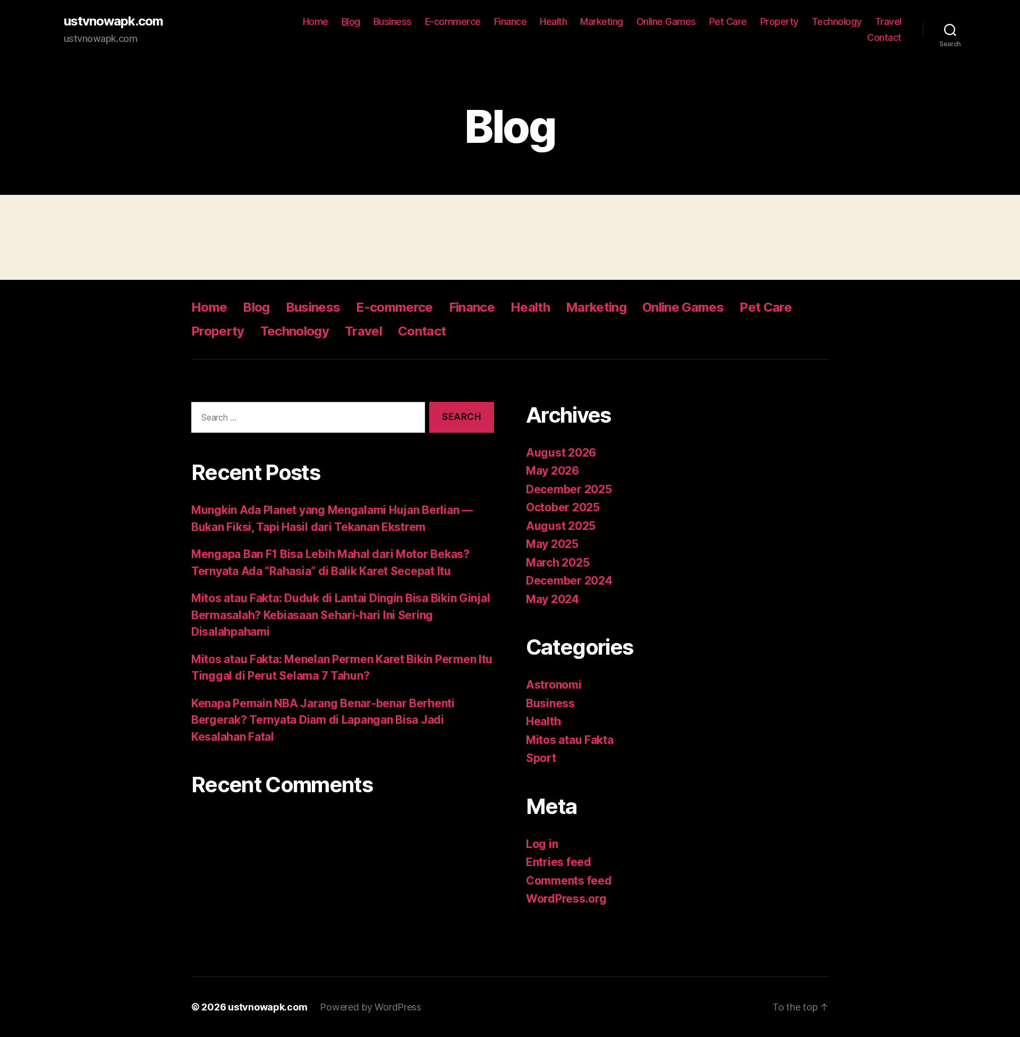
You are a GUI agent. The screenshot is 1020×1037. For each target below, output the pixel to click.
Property (779, 21)
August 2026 (561, 452)
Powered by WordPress (370, 1007)
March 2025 (557, 562)
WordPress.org (566, 898)
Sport (541, 758)
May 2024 (552, 599)
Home (315, 21)
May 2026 (552, 470)
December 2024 (569, 580)
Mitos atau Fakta (570, 740)
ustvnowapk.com (113, 21)
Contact (884, 37)
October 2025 (563, 507)
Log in (542, 844)
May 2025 (552, 544)
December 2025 (569, 489)
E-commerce (453, 21)
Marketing (601, 21)
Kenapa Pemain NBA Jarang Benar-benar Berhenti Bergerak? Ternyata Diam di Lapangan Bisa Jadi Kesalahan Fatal (323, 720)
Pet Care (728, 21)
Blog (351, 21)
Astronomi (554, 684)
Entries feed (558, 862)
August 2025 (561, 526)
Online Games (666, 21)
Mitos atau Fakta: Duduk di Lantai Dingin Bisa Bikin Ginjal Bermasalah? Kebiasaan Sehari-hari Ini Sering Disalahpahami (340, 615)
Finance (510, 21)
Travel (888, 21)
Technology (837, 21)
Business (392, 21)
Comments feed (569, 880)
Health (553, 21)
